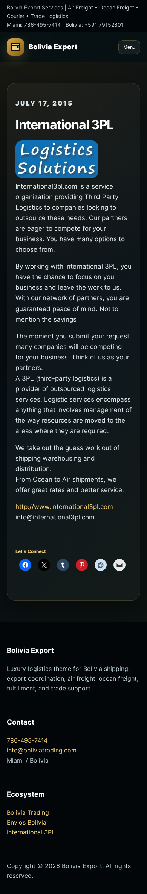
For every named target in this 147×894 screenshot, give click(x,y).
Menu (129, 47)
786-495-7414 (42, 24)
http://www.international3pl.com (64, 506)
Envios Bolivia (26, 822)
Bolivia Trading (28, 812)
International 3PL (31, 832)
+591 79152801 (104, 24)
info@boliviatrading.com (42, 750)
